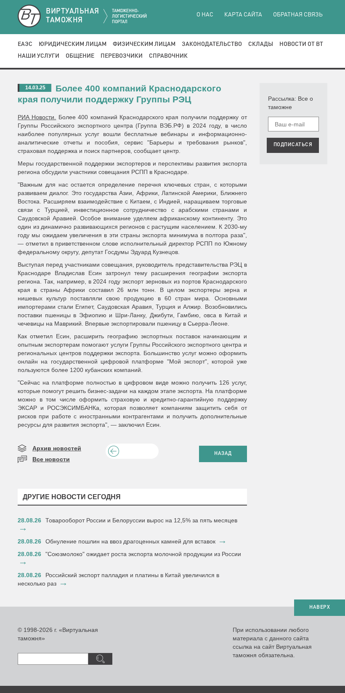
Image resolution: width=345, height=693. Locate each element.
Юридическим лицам (72, 44)
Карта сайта (243, 15)
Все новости (51, 459)
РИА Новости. (37, 117)
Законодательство (212, 44)
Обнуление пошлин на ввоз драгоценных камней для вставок (130, 541)
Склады (260, 44)
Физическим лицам (144, 44)
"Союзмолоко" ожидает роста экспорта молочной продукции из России (143, 554)
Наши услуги (38, 56)
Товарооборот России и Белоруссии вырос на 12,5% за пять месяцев (141, 520)
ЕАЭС (25, 44)
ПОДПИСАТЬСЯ (293, 144)
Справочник (168, 56)
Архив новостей (56, 448)
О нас (204, 15)
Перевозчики (122, 56)
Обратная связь (298, 15)
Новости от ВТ (301, 44)
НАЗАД (223, 453)
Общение (80, 56)
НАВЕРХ (319, 607)
